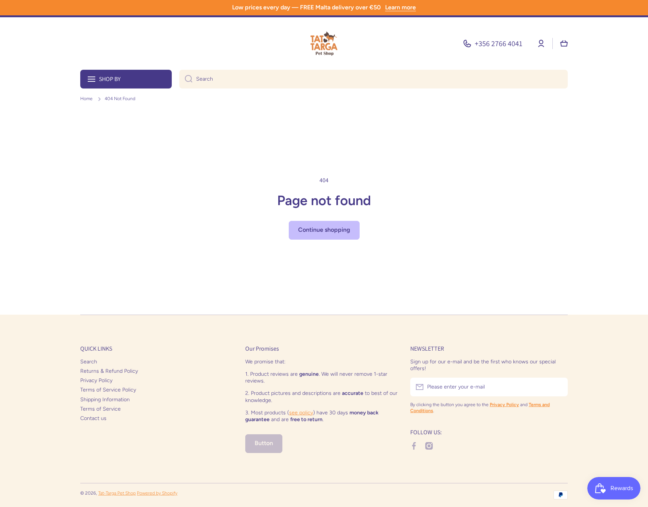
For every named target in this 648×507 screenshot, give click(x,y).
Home (86, 98)
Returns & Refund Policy (109, 371)
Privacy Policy (96, 380)
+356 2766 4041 (498, 43)
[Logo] (324, 43)
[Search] (185, 79)
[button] (564, 43)
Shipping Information (105, 399)
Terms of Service (100, 409)
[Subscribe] (558, 387)
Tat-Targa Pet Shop (117, 493)
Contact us (93, 418)
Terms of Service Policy (108, 390)
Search (88, 361)
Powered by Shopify (157, 493)
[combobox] (373, 79)
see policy (301, 413)
